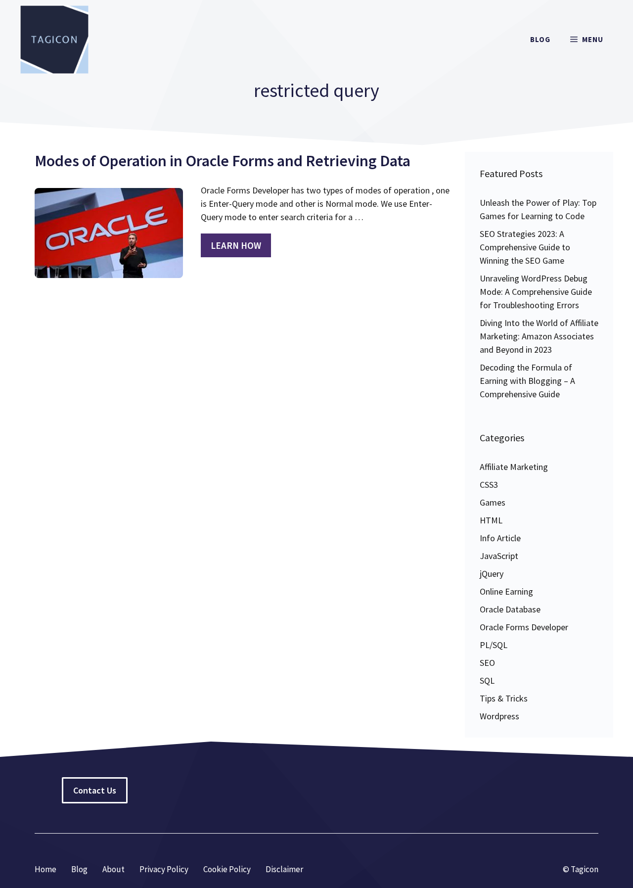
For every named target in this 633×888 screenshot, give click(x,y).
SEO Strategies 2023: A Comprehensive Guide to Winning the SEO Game (525, 247)
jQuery (491, 573)
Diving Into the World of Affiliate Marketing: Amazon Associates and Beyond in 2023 (539, 336)
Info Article (500, 538)
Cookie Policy (227, 869)
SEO (487, 662)
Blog (540, 39)
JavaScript (499, 555)
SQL (487, 680)
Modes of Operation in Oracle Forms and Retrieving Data (222, 161)
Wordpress (499, 716)
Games (492, 502)
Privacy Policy (163, 869)
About (113, 869)
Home (45, 869)
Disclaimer (284, 869)
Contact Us (94, 790)
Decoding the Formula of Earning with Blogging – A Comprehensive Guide (527, 381)
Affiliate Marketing (514, 466)
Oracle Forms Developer (524, 627)
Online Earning (506, 591)
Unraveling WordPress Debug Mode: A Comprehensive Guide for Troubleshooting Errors (536, 292)
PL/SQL (493, 645)
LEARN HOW (236, 245)
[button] (586, 39)
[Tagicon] (54, 39)
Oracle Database (510, 609)
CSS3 (489, 484)
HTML (491, 520)
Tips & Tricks (504, 698)
